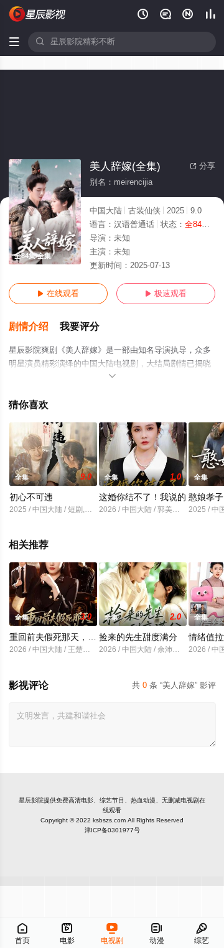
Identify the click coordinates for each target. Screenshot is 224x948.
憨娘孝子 (206, 497)
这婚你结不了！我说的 (142, 497)
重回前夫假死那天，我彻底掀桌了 (74, 637)
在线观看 (58, 293)
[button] (34, 327)
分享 (202, 166)
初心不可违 (31, 497)
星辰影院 (31, 800)
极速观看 (166, 293)
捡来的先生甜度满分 (138, 637)
